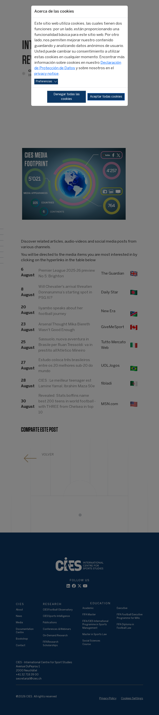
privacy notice (46, 74)
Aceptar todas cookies (106, 96)
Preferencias (44, 81)
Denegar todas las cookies (67, 96)
